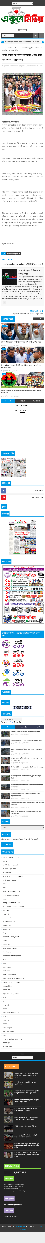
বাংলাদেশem (5, 326)
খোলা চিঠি (6, 1020)
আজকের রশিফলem (9, 922)
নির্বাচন (5, 941)
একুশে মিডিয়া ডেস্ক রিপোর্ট (11, 994)
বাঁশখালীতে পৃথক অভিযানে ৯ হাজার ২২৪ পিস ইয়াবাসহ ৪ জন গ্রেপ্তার (26, 740)
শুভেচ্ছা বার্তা (6, 990)
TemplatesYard (20, 1226)
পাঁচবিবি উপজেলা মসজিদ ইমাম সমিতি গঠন (26, 1126)
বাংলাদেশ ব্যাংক (7, 1047)
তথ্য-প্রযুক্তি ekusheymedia (13, 978)
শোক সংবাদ (6, 944)
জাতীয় (5, 997)
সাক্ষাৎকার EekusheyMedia (12, 1039)
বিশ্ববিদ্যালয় (7, 952)
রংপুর (4, 888)
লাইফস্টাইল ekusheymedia (13, 956)
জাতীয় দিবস (6, 971)
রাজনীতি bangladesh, (36, 66)
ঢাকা (4, 884)
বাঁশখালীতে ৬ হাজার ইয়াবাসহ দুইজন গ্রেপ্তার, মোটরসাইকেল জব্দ (25, 732)
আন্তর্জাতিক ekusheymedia (13, 876)
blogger (8, 401)
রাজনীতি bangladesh (14, 48)
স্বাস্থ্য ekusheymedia (11, 982)
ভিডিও (5, 1009)
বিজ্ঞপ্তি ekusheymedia (11, 903)
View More (39, 319)
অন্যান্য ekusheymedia (12, 948)
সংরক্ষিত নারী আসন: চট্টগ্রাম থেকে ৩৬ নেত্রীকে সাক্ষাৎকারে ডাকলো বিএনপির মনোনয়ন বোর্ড (21, 391)
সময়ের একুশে (7, 918)
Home (4, 48)
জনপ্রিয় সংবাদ (22, 727)
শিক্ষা (4, 933)
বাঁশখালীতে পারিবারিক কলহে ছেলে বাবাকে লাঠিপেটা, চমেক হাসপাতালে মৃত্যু (27, 767)
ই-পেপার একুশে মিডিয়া (9, 869)
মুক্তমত (5, 899)
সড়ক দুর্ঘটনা (6, 914)
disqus (22, 401)
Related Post (8, 319)
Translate (17, 722)
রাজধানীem (6, 929)
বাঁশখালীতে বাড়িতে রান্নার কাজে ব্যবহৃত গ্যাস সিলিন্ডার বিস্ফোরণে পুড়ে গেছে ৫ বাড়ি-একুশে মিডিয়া (27, 1146)
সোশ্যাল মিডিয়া (7, 986)
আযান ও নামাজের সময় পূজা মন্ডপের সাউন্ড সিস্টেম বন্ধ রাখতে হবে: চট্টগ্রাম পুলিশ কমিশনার (26, 1075)
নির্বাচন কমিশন (7, 925)
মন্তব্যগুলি (37, 727)
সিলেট (5, 963)
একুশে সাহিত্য (7, 1005)
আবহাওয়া (6, 1016)
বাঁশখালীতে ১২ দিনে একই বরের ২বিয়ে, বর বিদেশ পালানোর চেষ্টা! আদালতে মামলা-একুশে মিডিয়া (27, 1154)
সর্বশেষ (8, 727)
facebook (36, 401)
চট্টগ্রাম (32, 42)
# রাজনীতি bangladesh (13, 254)
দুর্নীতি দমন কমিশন (8, 1031)
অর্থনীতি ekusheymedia (12, 937)
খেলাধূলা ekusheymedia (12, 895)
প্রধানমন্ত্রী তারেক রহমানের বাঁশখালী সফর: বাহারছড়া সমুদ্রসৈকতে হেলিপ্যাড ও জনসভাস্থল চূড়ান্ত (21, 366)
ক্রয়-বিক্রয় (6, 1043)
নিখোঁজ (5, 1024)
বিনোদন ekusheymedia (11, 891)
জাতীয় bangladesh (10, 880)
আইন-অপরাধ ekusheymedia (13, 907)
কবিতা (5, 960)
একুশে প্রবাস (7, 967)
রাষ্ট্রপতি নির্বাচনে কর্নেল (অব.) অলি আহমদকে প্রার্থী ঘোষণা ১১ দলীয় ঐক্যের (21, 342)
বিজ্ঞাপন (5, 1035)
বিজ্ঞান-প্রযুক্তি (7, 1028)
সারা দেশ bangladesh (11, 857)
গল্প (4, 1001)
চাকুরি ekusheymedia (11, 1012)
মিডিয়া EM (6, 910)
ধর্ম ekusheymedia (10, 975)
